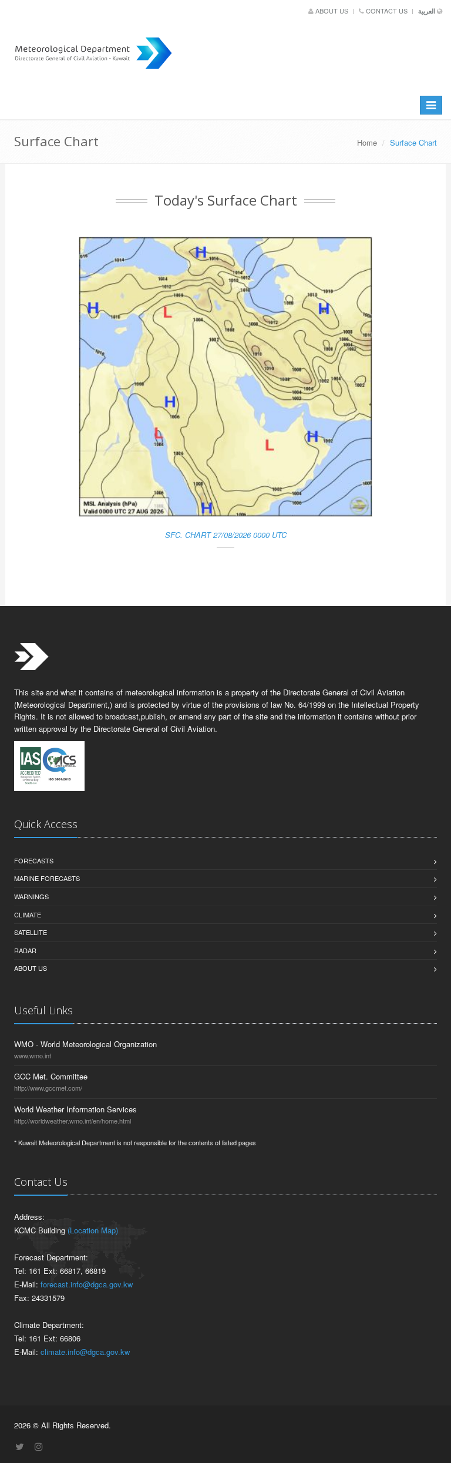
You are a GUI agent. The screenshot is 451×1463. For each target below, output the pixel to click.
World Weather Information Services (75, 1109)
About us (332, 10)
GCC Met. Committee (50, 1076)
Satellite (30, 932)
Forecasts (33, 860)
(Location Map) (93, 1230)
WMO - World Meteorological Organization (85, 1044)
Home (367, 142)
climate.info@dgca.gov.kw (85, 1351)
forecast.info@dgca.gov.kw (87, 1284)
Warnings (31, 896)
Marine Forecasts (47, 878)
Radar (25, 950)
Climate (27, 914)
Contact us (386, 10)
